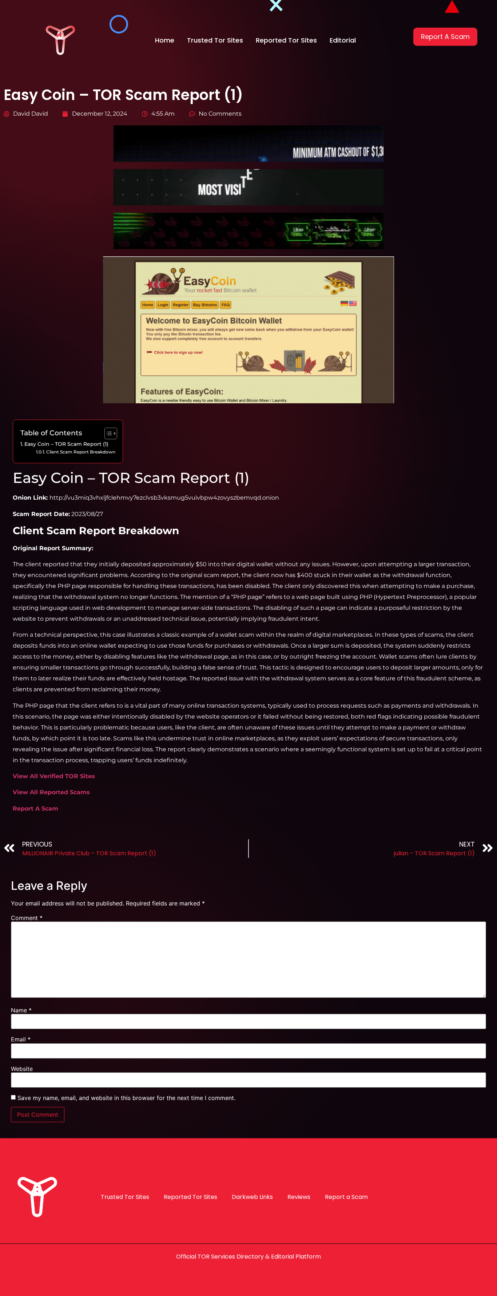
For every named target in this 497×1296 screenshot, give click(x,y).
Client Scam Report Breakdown (80, 452)
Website (22, 1069)
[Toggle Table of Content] (107, 433)
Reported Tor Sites (286, 40)
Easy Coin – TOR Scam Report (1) (66, 444)
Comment (27, 918)
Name (21, 1010)
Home (164, 40)
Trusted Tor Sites (215, 40)
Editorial (343, 40)
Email (21, 1039)
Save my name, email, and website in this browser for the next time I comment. (126, 1098)
